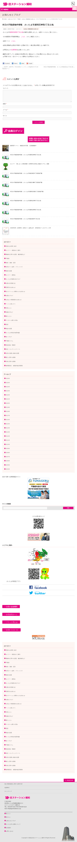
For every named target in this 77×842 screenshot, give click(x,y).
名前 (5, 104)
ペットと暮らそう (10, 304)
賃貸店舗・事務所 (10, 345)
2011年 (8, 440)
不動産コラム (9, 341)
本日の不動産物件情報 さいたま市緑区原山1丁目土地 (59, 67)
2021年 (8, 399)
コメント (5, 88)
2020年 (8, 403)
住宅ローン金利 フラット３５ (14, 267)
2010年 (8, 444)
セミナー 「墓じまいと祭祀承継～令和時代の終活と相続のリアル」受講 (29, 164)
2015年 (8, 424)
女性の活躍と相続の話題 (12, 353)
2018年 (8, 411)
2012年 (8, 436)
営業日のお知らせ (10, 287)
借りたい (8, 817)
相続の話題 (9, 271)
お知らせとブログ (11, 820)
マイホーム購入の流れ (12, 320)
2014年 (8, 428)
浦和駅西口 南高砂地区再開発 (14, 365)
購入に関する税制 (10, 357)
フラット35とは (12, 622)
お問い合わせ (9, 831)
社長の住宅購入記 (10, 283)
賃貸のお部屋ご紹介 (11, 246)
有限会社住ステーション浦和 (36, 838)
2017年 (8, 415)
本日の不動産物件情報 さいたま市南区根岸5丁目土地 (25, 219)
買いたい (8, 813)
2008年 (8, 452)
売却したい (9, 308)
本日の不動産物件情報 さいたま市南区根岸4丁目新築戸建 (26, 173)
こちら (23, 36)
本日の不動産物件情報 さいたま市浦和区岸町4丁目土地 (25, 200)
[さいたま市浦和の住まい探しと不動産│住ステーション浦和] (17, 3)
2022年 (8, 395)
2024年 (8, 386)
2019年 (8, 407)
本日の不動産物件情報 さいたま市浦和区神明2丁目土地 (25, 154)
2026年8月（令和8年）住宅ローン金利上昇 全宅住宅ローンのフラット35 (30, 228)
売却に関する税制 (10, 361)
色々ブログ (9, 336)
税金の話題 (9, 328)
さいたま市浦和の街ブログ (13, 279)
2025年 (8, 382)
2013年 (8, 432)
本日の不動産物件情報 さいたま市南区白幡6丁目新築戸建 (26, 182)
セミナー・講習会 (10, 275)
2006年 (8, 461)
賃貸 (7, 324)
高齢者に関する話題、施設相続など (15, 254)
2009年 (8, 448)
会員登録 (14, 49)
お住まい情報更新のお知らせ (31, 29)
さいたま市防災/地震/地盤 (13, 332)
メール (5, 110)
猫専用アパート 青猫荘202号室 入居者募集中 (23, 145)
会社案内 (8, 827)
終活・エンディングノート (13, 349)
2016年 (8, 419)
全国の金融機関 (11, 606)
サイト (5, 115)
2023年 (8, 391)
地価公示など (9, 312)
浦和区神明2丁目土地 (16, 32)
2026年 (8, 378)
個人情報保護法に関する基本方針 (14, 784)
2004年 (8, 469)
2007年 (8, 456)
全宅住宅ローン (11, 614)
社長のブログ (9, 295)
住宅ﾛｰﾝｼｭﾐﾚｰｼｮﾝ (12, 630)
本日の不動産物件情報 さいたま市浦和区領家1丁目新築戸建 (26, 191)
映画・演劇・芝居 (10, 262)
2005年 (8, 465)
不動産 (7, 258)
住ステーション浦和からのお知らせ (15, 291)
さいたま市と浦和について (13, 824)
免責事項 (7, 787)
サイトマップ (8, 791)
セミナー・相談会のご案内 (13, 250)
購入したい (9, 316)
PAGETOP (70, 780)
